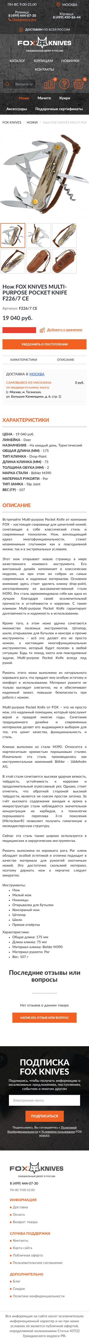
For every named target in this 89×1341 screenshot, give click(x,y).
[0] (78, 84)
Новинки (70, 61)
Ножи (24, 98)
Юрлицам (43, 61)
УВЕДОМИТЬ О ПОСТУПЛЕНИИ (45, 344)
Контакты (44, 69)
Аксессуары (16, 109)
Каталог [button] (17, 61)
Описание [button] (65, 359)
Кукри (64, 98)
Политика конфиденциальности (39, 1296)
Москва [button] (36, 374)
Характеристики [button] (23, 359)
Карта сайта (22, 1248)
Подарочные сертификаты (59, 109)
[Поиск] (7, 84)
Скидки (19, 1289)
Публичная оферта (28, 1255)
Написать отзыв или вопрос (44, 1017)
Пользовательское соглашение (37, 1263)
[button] (22, 19)
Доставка (20, 1207)
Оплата (19, 1214)
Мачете (44, 98)
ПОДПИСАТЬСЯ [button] (44, 1116)
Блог (17, 1281)
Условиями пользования (58, 1131)
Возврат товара (25, 1222)
